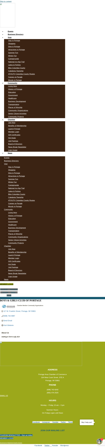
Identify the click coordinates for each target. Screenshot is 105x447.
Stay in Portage (14, 41)
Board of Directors (15, 144)
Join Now (11, 123)
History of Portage (15, 89)
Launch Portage (14, 129)
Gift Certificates (14, 135)
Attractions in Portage (16, 50)
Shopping (11, 44)
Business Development (17, 101)
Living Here (12, 86)
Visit (9, 37)
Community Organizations (18, 110)
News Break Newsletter (17, 147)
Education (12, 92)
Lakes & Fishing (14, 65)
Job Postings (13, 141)
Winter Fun (12, 56)
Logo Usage (12, 150)
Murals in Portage (15, 80)
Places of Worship (15, 107)
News (10, 153)
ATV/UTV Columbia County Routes (21, 74)
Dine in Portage (14, 47)
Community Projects (16, 117)
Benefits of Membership (17, 126)
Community (12, 83)
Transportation (13, 104)
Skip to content (5, 1)
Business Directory (15, 34)
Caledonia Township (15, 71)
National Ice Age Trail (16, 62)
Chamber (11, 120)
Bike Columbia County (16, 68)
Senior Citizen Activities (17, 114)
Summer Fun (13, 53)
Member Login (13, 132)
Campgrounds (13, 59)
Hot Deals (12, 138)
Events (10, 31)
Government (13, 95)
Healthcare (12, 98)
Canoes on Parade (15, 77)
